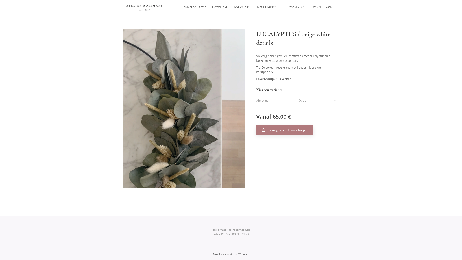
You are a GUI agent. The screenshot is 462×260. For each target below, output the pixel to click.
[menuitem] (196, 7)
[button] (297, 7)
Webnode (243, 254)
